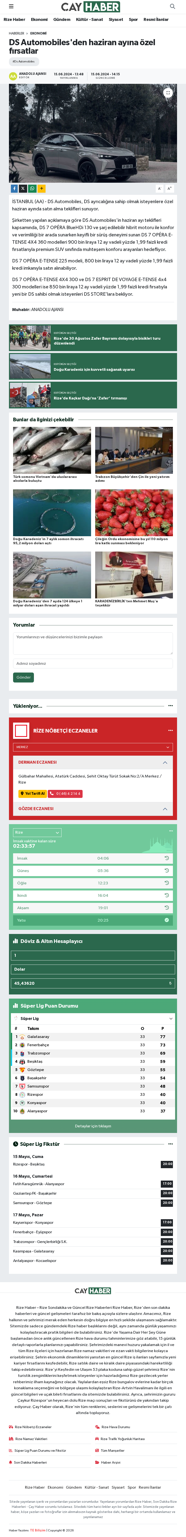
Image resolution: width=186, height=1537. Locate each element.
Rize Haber (14, 19)
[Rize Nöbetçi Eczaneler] (170, 731)
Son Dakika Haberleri (30, 1462)
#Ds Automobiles (24, 61)
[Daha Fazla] (42, 189)
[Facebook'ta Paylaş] (14, 189)
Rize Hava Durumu (116, 1427)
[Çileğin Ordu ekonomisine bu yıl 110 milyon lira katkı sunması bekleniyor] (134, 512)
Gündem (61, 19)
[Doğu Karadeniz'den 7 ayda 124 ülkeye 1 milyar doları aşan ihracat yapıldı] (52, 575)
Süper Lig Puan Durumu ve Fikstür (40, 1450)
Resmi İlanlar (156, 19)
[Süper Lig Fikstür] (170, 1144)
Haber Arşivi (110, 1462)
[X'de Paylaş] (23, 189)
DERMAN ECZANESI (37, 762)
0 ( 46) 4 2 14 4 (68, 793)
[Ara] (172, 7)
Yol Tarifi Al (35, 793)
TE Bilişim (38, 1530)
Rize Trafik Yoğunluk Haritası (123, 1439)
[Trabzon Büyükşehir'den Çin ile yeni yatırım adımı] (134, 450)
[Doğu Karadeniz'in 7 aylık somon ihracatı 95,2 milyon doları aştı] (52, 512)
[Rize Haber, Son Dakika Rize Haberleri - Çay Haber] (90, 7)
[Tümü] (170, 706)
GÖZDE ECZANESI (36, 809)
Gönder (23, 677)
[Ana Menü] (11, 7)
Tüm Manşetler (112, 1450)
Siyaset (116, 19)
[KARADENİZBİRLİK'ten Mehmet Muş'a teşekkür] (134, 575)
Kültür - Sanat (89, 19)
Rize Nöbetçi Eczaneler (33, 1427)
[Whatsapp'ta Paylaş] (32, 189)
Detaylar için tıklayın (93, 1126)
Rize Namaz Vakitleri (31, 1439)
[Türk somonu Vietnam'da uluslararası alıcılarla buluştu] (52, 450)
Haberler (16, 33)
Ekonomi (39, 19)
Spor (133, 19)
